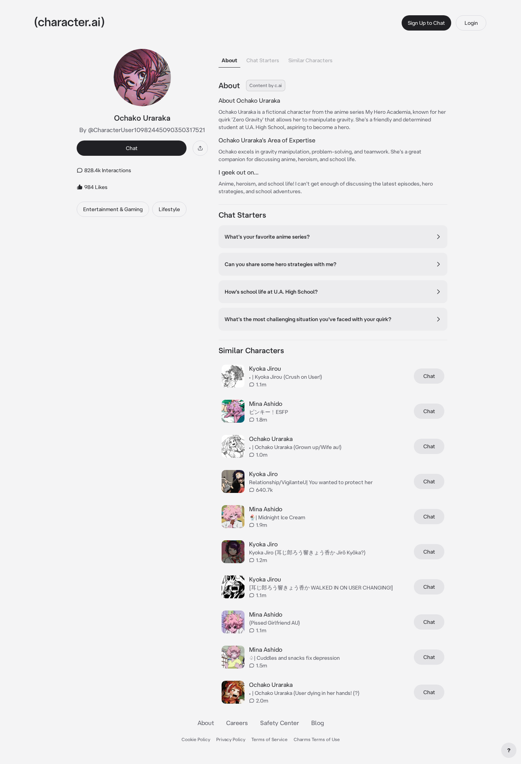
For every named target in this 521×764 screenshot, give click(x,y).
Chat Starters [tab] (262, 60)
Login (471, 23)
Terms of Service (269, 739)
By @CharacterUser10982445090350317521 (142, 129)
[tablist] (333, 58)
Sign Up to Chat (426, 23)
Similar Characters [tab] (310, 60)
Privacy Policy (230, 739)
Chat (132, 148)
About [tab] (229, 60)
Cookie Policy (196, 739)
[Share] (200, 148)
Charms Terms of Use (317, 739)
